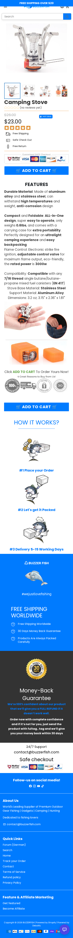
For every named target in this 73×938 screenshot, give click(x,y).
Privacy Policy (12, 883)
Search (7, 850)
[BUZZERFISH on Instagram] (34, 786)
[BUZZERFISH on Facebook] (30, 786)
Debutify (36, 925)
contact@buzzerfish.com (22, 824)
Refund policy (12, 877)
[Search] (67, 16)
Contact (8, 866)
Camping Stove (25, 102)
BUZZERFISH (28, 922)
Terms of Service (14, 872)
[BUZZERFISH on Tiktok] (42, 786)
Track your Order (14, 861)
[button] (23, 108)
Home (7, 856)
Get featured (11, 903)
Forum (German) (14, 845)
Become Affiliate (14, 909)
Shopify (52, 922)
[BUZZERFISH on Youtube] (38, 786)
